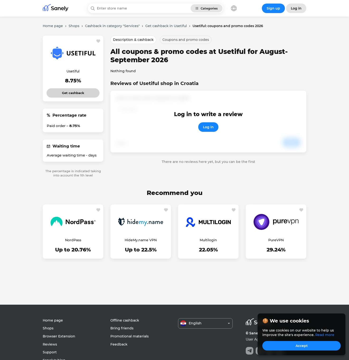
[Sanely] (55, 8)
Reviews (50, 344)
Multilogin (208, 240)
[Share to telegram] (249, 351)
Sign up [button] (273, 8)
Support (50, 352)
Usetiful (73, 71)
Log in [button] (296, 8)
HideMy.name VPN (141, 240)
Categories (209, 8)
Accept (302, 346)
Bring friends (121, 328)
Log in (208, 127)
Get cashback (73, 91)
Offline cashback (124, 320)
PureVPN (276, 240)
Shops (48, 328)
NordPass (73, 240)
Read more (324, 335)
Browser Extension (59, 336)
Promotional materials (129, 336)
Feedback (118, 344)
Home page (53, 320)
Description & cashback (133, 40)
